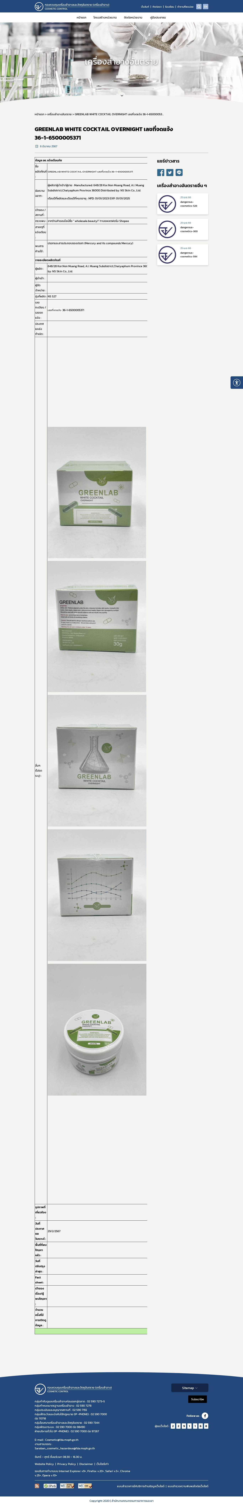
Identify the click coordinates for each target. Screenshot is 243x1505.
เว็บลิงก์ (145, 7)
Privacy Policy (66, 1464)
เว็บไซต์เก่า (102, 1464)
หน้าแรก (81, 17)
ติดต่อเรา (157, 7)
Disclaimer (86, 1464)
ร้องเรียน (169, 7)
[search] (198, 6)
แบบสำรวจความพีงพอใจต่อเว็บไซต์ (188, 1486)
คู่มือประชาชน (158, 17)
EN (205, 6)
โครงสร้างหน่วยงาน (105, 17)
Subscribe (197, 1399)
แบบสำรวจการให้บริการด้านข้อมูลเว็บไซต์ (140, 1486)
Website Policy (44, 1464)
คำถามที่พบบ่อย (185, 7)
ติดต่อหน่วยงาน (133, 17)
